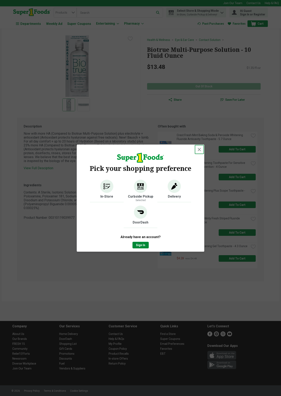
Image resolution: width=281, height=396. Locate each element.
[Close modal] (199, 149)
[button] (107, 191)
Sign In (140, 245)
